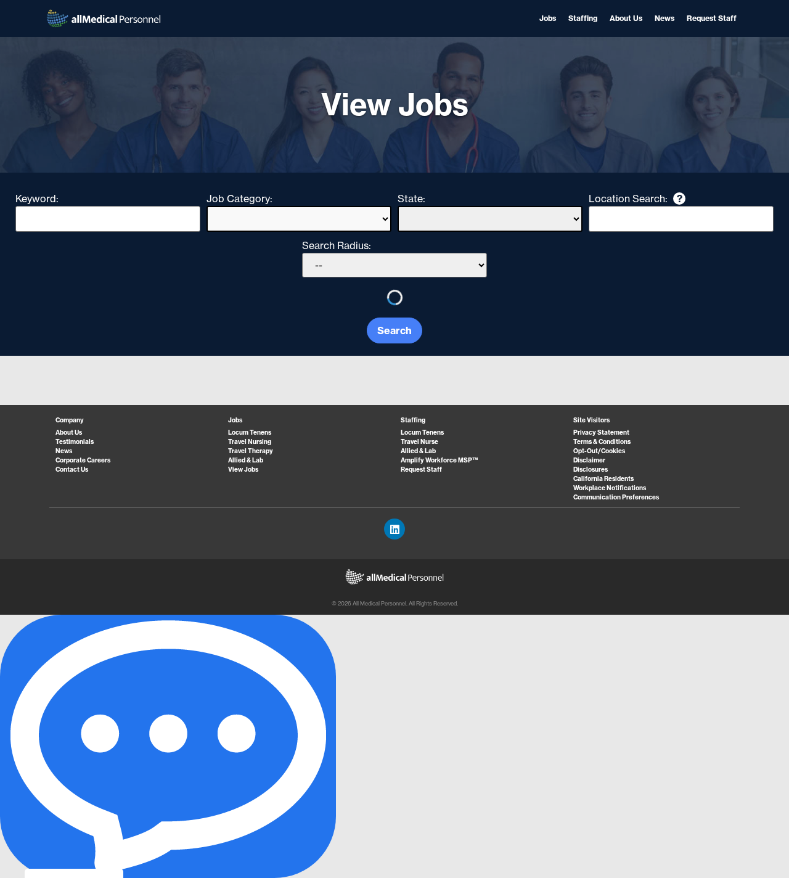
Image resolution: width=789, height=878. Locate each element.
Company (69, 420)
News (664, 18)
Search (394, 330)
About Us (626, 18)
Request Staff (712, 18)
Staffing (582, 18)
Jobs (547, 18)
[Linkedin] (394, 529)
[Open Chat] (168, 746)
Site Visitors (591, 420)
